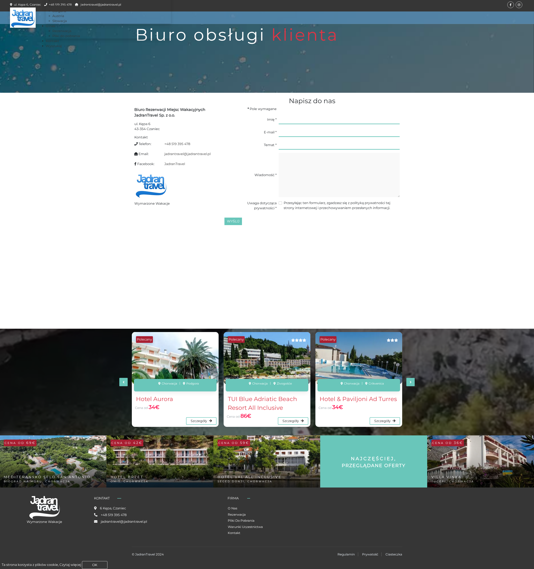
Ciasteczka (393, 554)
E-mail (270, 132)
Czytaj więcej (70, 565)
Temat (270, 145)
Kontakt (234, 533)
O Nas (232, 508)
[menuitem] (70, 6)
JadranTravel (175, 164)
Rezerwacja (237, 514)
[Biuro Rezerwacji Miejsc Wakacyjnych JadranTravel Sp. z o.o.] (23, 18)
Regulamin (346, 554)
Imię (272, 120)
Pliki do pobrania (241, 521)
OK (94, 565)
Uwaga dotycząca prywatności (262, 205)
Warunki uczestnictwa (245, 527)
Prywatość (370, 554)
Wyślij (233, 221)
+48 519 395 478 (177, 144)
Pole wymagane (262, 109)
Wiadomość (265, 175)
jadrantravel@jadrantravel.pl (187, 154)
